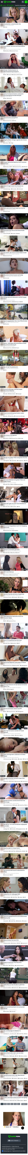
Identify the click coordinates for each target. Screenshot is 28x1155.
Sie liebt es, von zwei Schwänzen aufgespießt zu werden (15, 825)
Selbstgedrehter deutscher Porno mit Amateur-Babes (13, 617)
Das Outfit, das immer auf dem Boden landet (15, 252)
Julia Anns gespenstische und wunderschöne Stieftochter (15, 917)
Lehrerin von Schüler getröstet (12, 549)
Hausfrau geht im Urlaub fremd (12, 848)
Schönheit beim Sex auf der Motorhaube (14, 230)
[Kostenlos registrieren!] (26, 2)
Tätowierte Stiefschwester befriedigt (13, 275)
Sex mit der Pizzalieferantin (11, 367)
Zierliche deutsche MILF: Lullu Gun (12, 254)
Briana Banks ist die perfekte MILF (12, 895)
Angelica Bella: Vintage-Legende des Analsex (15, 140)
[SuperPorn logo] (9, 2)
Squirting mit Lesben (9, 414)
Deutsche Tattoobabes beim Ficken (12, 573)
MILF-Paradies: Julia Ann (10, 919)
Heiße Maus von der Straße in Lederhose (14, 984)
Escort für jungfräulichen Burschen (13, 640)
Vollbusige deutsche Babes (10, 482)
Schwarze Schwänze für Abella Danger (13, 187)
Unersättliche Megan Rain (10, 827)
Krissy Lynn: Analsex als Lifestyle (12, 873)
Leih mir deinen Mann (9, 25)
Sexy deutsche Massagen (10, 392)
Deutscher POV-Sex (9, 619)
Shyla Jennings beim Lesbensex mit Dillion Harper (14, 755)
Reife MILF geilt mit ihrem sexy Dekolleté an (15, 503)
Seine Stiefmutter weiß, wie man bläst (13, 1053)
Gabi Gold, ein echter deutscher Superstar (13, 49)
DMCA (14, 1149)
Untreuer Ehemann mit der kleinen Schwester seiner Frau (15, 685)
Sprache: (14, 1140)
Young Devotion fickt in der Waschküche (14, 1075)
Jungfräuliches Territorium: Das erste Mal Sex (13, 641)
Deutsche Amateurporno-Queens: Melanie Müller (13, 941)
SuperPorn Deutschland (20, 5)
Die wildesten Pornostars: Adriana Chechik (13, 595)
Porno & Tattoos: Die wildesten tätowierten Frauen (13, 276)
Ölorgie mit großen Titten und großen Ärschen (15, 457)
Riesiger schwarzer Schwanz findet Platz (14, 778)
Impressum (9, 1147)
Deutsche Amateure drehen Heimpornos (13, 663)
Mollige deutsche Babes (10, 300)
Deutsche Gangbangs (9, 528)
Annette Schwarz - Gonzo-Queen (12, 803)
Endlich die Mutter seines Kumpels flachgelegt (15, 1097)
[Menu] (2, 2)
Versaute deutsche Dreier (10, 209)
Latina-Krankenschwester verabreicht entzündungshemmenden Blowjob (13, 94)
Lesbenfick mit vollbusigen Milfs (12, 894)
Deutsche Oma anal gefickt (11, 117)
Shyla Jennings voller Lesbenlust (12, 757)
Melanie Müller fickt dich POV (11, 940)
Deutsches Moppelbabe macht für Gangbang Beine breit (15, 526)
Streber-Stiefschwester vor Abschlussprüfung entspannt (11, 70)
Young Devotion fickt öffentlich (11, 1076)
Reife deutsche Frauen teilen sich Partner (14, 208)
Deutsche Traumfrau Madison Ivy (12, 1032)
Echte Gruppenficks (9, 459)
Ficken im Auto (8, 231)
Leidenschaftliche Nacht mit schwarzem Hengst (14, 1007)
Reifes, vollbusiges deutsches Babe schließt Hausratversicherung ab (15, 344)
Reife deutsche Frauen (9, 346)
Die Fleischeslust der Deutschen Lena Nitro (13, 165)
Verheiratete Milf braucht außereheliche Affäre (14, 871)
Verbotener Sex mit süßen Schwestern (13, 73)
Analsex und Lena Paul (9, 779)
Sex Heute (11, 5)
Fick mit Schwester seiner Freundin (13, 708)
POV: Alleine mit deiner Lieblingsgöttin (13, 733)
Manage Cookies (9, 1149)
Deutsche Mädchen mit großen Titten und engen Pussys (14, 480)
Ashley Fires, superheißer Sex (11, 1054)
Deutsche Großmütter (9, 119)
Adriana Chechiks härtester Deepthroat (14, 594)
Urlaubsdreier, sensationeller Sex (12, 24)
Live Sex (4, 5)
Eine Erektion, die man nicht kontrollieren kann (14, 47)
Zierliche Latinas (8, 96)
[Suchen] (23, 2)
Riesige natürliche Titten (10, 505)
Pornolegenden (8, 141)
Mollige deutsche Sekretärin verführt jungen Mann (15, 298)
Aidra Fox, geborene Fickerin (11, 1010)
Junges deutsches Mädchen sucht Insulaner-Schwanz (15, 162)
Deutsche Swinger (9, 436)
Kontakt (3, 1147)
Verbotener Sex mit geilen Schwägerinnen (13, 687)
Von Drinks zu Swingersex (10, 435)
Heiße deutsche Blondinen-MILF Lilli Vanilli (13, 849)
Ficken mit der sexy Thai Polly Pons (12, 962)
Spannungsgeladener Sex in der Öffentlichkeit (15, 321)
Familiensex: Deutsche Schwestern (12, 710)
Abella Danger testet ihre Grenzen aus (13, 186)
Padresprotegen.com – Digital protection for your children (14, 1151)
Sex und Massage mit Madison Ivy (12, 1031)
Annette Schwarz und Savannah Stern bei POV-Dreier (14, 801)
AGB (6, 1147)
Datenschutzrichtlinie (16, 1147)
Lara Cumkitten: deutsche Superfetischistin (13, 986)
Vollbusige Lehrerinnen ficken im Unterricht (13, 551)
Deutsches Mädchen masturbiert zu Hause (15, 662)
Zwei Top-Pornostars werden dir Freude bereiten (14, 731)
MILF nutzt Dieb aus (9, 572)
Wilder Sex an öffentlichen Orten (12, 322)
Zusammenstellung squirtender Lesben (14, 413)
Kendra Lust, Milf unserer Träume (12, 1099)
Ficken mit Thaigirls (9, 963)
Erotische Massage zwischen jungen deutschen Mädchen (13, 390)
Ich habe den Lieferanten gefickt (11, 368)
